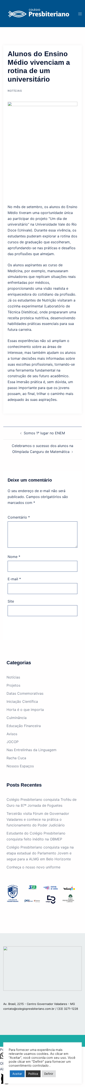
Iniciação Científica (22, 701)
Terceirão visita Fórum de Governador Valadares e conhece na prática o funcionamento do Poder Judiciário (38, 819)
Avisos (12, 734)
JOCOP (13, 742)
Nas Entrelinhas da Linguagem (31, 750)
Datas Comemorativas (25, 693)
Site (11, 601)
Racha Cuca (16, 758)
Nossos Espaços (20, 766)
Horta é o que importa (25, 709)
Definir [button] (48, 1073)
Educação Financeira (24, 726)
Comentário (19, 517)
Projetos (13, 685)
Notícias (15, 90)
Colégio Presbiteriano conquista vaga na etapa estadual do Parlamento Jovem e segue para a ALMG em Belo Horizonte (40, 853)
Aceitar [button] (17, 1073)
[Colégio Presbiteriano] (37, 13)
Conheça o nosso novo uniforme (33, 867)
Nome (14, 556)
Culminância (17, 717)
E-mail (14, 579)
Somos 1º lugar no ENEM (44, 433)
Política (33, 1073)
